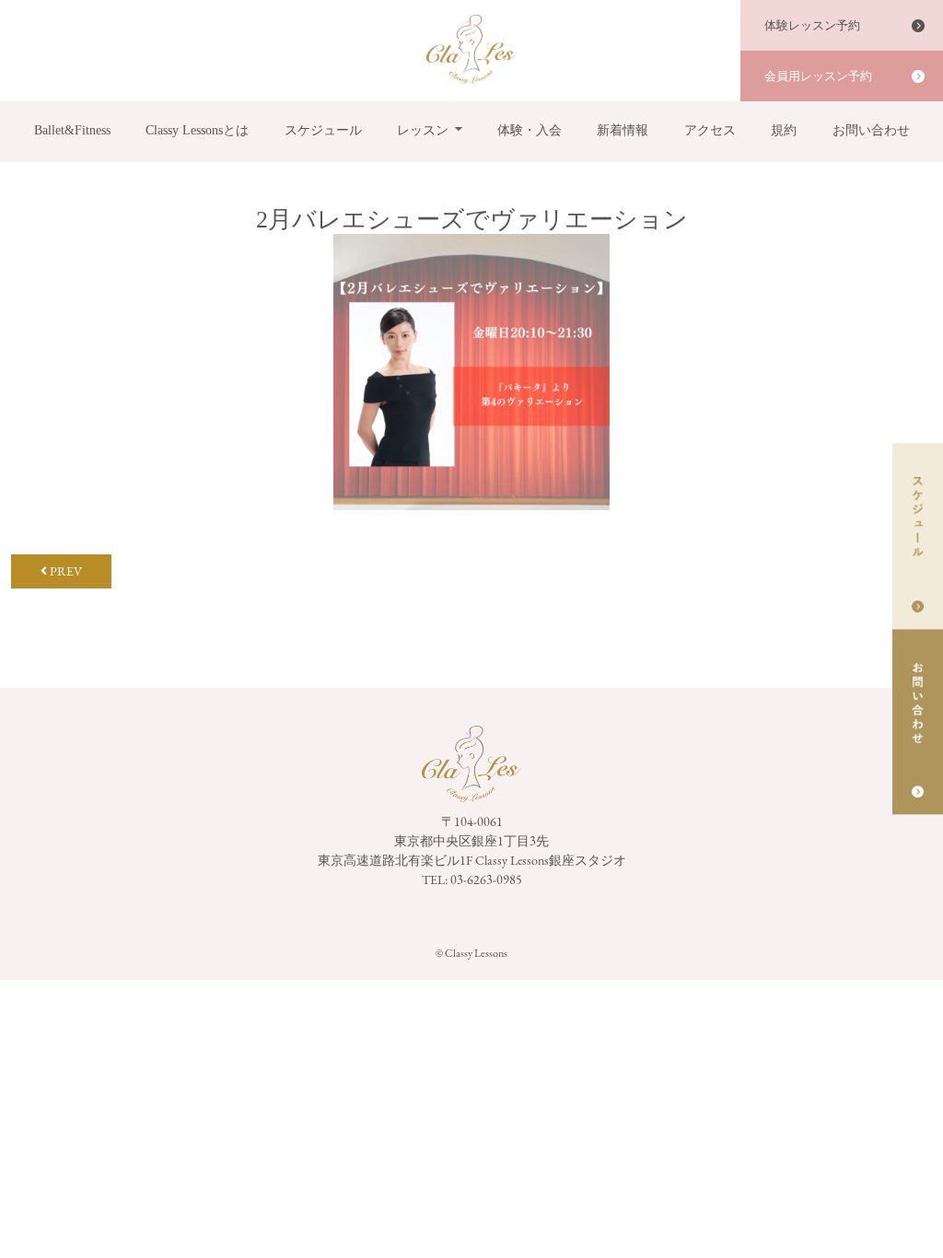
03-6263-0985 (486, 879)
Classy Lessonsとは (197, 130)
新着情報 (622, 130)
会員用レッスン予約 (818, 76)
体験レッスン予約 (812, 25)
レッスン (422, 130)
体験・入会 (529, 130)
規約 (784, 130)
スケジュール (323, 130)
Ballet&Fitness (72, 130)
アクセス (710, 130)
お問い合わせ (871, 130)
